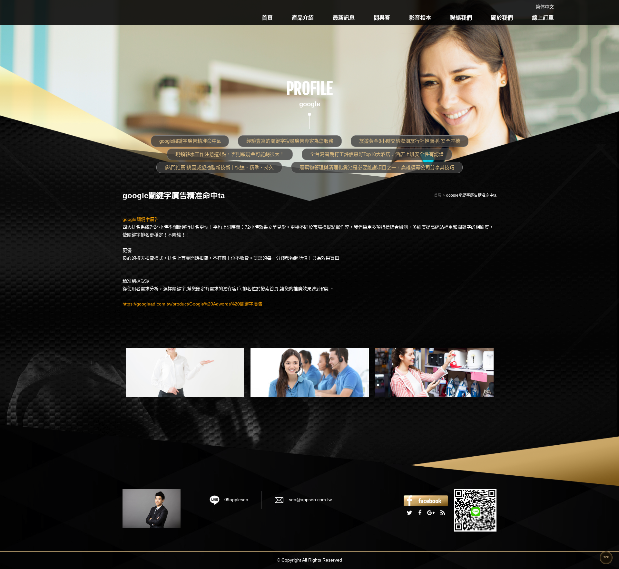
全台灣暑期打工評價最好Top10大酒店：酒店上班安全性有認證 (377, 154)
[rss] (442, 513)
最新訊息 (344, 18)
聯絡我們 (461, 18)
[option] (185, 372)
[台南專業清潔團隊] (310, 372)
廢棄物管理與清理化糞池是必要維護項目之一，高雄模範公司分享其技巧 (377, 167)
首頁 (267, 18)
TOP (606, 557)
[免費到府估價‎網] (185, 372)
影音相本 (420, 18)
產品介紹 (303, 18)
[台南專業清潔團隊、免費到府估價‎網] (152, 507)
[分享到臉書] (419, 513)
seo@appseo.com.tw (310, 499)
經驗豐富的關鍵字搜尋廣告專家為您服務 (289, 141)
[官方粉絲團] (426, 500)
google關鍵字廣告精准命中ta (190, 141)
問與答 (382, 18)
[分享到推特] (409, 513)
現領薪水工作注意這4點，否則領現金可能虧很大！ (229, 154)
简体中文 (545, 6)
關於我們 (502, 18)
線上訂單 (543, 18)
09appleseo (236, 499)
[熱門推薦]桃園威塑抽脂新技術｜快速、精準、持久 (219, 167)
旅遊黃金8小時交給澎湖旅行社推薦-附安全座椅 (409, 141)
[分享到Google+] (431, 513)
